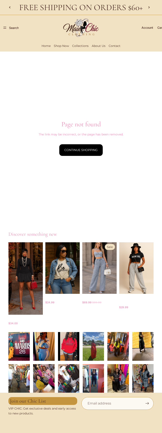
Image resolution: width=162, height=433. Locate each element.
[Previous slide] (10, 7)
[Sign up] (147, 403)
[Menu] (5, 28)
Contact (114, 46)
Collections (80, 46)
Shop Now (61, 46)
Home (46, 46)
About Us (98, 46)
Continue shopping (81, 150)
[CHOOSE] (36, 308)
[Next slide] (149, 7)
